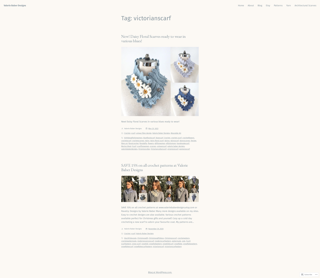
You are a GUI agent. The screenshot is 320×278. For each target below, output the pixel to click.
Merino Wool (126, 146)
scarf (133, 133)
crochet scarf (176, 138)
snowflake (178, 244)
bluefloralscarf (149, 138)
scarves (153, 146)
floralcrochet (133, 143)
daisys (167, 141)
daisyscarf (174, 141)
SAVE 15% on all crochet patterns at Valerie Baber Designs (154, 167)
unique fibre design (144, 133)
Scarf (134, 146)
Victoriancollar (144, 149)
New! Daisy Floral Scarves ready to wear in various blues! (153, 38)
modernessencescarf (145, 241)
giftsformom (171, 143)
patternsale (176, 241)
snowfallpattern (155, 244)
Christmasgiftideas (156, 238)
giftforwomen (160, 143)
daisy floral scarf (157, 141)
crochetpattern (184, 238)
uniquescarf (161, 146)
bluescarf (159, 138)
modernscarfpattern (163, 241)
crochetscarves (138, 141)
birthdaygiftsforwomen (133, 138)
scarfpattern (126, 244)
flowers (151, 143)
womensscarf (184, 149)
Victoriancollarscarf (158, 149)
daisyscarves (185, 141)
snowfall (145, 244)
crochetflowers (188, 138)
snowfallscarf (168, 244)
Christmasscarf (171, 238)
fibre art (124, 143)
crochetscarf (126, 141)
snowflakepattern (190, 244)
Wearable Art (176, 133)
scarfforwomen (143, 146)
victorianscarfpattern (173, 247)
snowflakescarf (127, 247)
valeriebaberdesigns (129, 149)
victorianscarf (172, 149)
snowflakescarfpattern (143, 247)
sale (183, 241)
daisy (147, 141)
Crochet (127, 133)
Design (193, 141)
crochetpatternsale (128, 241)
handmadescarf (183, 143)
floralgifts (143, 143)
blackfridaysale (130, 238)
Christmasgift (142, 238)
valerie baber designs (176, 146)
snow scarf (136, 244)
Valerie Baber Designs (15, 5)
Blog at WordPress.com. (160, 272)
